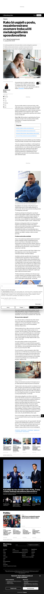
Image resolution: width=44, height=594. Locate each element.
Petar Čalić (17, 430)
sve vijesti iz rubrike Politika (7, 539)
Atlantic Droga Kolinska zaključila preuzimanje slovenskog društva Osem (17, 448)
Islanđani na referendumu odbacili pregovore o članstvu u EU (27, 532)
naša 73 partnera (6, 291)
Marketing (24, 555)
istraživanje (30, 430)
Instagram (33, 552)
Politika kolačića (25, 552)
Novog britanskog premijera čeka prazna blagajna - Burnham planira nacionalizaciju (17, 505)
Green (4, 558)
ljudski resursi (18, 431)
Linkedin (32, 555)
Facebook (33, 550)
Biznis (4, 445)
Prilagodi (21, 307)
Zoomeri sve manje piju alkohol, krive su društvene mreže (25, 130)
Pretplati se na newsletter (33, 544)
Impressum (24, 553)
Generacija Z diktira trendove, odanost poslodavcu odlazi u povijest (27, 133)
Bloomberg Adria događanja (17, 552)
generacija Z (21, 88)
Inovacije (34, 445)
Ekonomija (5, 549)
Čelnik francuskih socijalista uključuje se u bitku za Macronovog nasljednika (7, 532)
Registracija (13, 588)
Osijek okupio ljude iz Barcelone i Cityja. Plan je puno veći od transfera (7, 448)
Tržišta (4, 553)
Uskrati (8, 307)
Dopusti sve (36, 307)
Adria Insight (5, 564)
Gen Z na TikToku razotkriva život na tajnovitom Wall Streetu (26, 135)
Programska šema (16, 550)
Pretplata (39, 15)
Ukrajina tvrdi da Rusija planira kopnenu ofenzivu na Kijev (36, 532)
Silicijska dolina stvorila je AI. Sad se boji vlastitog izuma (26, 448)
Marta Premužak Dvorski (13, 39)
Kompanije (15, 445)
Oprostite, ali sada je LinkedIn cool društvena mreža (25, 128)
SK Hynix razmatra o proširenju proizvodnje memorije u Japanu (36, 448)
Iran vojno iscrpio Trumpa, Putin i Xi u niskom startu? (6, 504)
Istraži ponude (30, 588)
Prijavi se (25, 592)
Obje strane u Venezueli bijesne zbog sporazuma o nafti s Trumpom (17, 532)
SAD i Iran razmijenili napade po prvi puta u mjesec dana (31, 517)
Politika (6, 513)
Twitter (32, 553)
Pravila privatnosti (25, 550)
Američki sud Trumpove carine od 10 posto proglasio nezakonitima (27, 504)
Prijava (34, 15)
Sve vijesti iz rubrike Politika (7, 455)
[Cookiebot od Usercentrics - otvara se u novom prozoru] (38, 286)
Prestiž (4, 555)
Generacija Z (36, 430)
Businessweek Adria (6, 561)
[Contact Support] (42, 415)
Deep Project (24, 430)
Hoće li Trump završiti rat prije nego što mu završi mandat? (36, 504)
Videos (14, 549)
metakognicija (26, 431)
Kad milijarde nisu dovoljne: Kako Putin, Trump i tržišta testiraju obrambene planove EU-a (21, 490)
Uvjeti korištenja (25, 549)
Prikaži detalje (38, 304)
